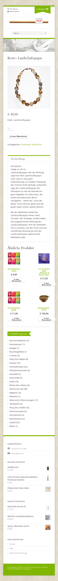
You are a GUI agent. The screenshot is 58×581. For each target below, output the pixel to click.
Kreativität (26, 144)
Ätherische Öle (16, 389)
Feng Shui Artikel (17, 407)
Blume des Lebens (18, 385)
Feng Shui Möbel (17, 359)
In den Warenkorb (18, 136)
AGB (11, 548)
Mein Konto (14, 11)
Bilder (12, 426)
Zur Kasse (14, 9)
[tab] (29, 158)
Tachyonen (14, 403)
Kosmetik (13, 374)
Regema (13, 392)
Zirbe (11, 381)
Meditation (37, 144)
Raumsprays (15, 344)
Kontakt (12, 544)
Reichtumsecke (16, 411)
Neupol (12, 363)
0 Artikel (41, 9)
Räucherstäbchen (17, 340)
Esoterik (13, 422)
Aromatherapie (16, 366)
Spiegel (12, 348)
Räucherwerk (15, 418)
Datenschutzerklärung (18, 553)
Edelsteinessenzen (18, 370)
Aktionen (13, 396)
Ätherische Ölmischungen (21, 400)
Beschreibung (18, 158)
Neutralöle (14, 377)
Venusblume (15, 415)
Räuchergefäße (16, 351)
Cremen (13, 355)
